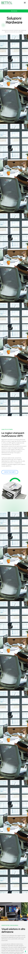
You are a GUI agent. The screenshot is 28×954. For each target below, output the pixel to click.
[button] (25, 2)
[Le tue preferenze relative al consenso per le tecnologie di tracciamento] (25, 951)
